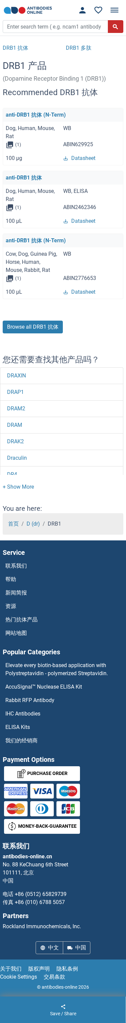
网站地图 (16, 633)
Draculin (17, 458)
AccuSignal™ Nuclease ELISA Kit (43, 687)
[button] (18, 487)
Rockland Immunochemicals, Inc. (42, 926)
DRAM (14, 425)
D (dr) (33, 524)
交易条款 (54, 977)
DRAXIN (16, 375)
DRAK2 (15, 441)
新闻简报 (16, 592)
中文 (53, 947)
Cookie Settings (18, 977)
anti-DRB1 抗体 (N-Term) (36, 115)
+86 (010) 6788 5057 (40, 902)
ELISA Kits (17, 727)
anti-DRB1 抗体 (24, 177)
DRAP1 (15, 392)
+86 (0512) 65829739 (41, 894)
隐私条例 (67, 969)
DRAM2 (16, 408)
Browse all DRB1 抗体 (32, 327)
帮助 (10, 579)
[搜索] (115, 26)
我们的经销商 (21, 740)
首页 (13, 524)
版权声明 (39, 969)
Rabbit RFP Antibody (29, 700)
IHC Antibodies (22, 713)
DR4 (12, 474)
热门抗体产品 (21, 619)
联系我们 (16, 566)
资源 (10, 606)
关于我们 (11, 969)
